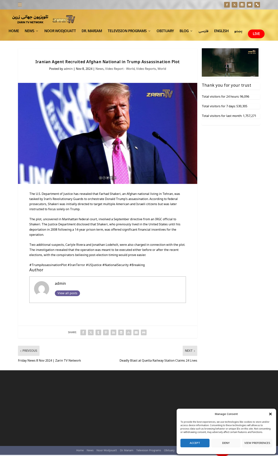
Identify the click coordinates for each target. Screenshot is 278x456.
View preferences (257, 443)
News (29, 32)
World (162, 69)
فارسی (203, 32)
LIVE (256, 34)
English (221, 32)
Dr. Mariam (92, 32)
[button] (270, 414)
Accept (195, 443)
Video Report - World (120, 69)
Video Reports (146, 69)
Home (14, 32)
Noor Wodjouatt (60, 32)
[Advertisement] (57, 408)
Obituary (165, 32)
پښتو (238, 32)
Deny (226, 443)
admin (68, 69)
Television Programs (127, 32)
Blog (184, 32)
